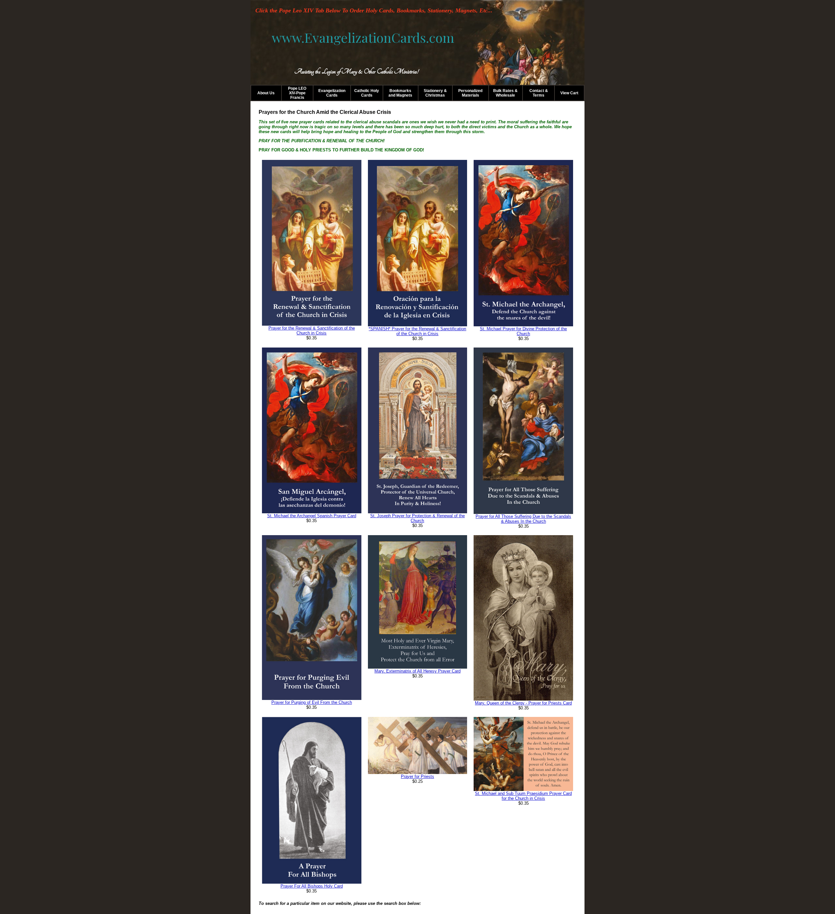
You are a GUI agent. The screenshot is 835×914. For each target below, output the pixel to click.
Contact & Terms (538, 93)
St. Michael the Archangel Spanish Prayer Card (311, 515)
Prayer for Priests (417, 776)
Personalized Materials (470, 93)
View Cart (569, 93)
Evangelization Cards (331, 93)
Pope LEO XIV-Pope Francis (297, 93)
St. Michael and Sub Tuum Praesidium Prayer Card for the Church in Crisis (523, 796)
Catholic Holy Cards (366, 93)
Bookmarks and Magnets (400, 93)
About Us (266, 93)
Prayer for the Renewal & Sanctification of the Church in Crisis (311, 330)
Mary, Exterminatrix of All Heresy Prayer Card (417, 671)
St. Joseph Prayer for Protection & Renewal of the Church (417, 518)
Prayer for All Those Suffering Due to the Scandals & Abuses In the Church (523, 519)
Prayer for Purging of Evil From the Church (311, 702)
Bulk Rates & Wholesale (505, 93)
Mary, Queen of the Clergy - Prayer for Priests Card (523, 703)
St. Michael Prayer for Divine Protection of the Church (523, 331)
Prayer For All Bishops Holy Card (312, 886)
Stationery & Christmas (435, 93)
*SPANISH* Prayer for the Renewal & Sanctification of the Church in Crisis (417, 331)
